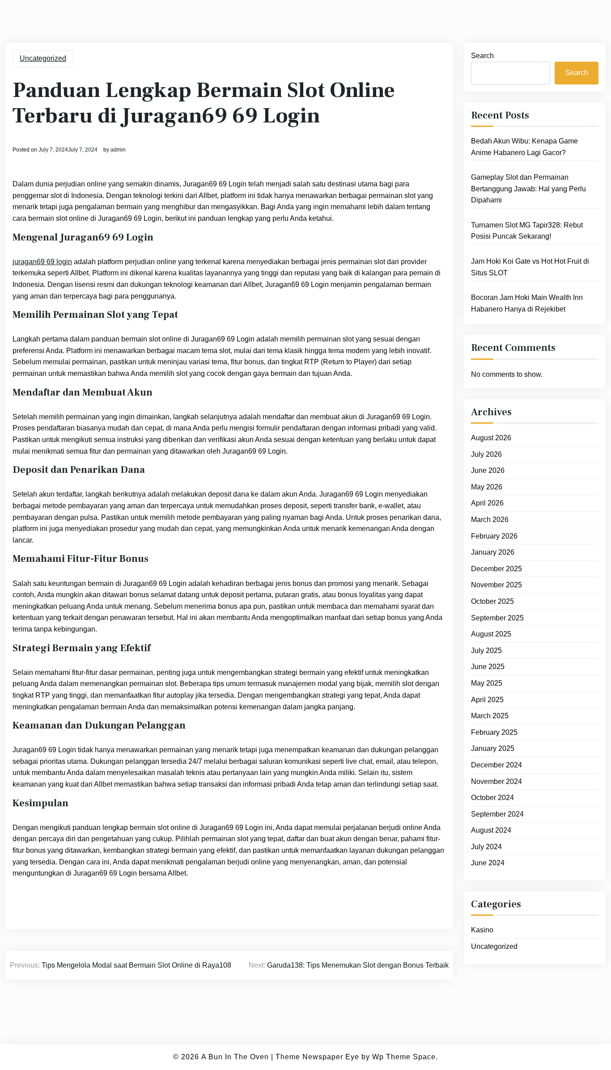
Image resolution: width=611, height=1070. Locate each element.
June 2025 (488, 666)
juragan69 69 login (42, 261)
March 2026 (490, 519)
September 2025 (497, 618)
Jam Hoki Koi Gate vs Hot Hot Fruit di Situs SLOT (530, 267)
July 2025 (486, 650)
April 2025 (487, 700)
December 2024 (496, 765)
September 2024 (497, 814)
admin (118, 149)
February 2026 (494, 536)
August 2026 (491, 438)
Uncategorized (43, 58)
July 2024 (486, 847)
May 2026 (486, 487)
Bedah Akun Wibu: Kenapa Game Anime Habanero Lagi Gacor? (524, 146)
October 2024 (492, 797)
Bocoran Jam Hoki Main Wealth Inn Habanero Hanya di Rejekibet (527, 303)
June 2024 (488, 863)
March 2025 (490, 716)
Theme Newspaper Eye (317, 1057)
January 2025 (492, 748)
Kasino (482, 930)
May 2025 (486, 683)
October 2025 (492, 601)
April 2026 (487, 503)
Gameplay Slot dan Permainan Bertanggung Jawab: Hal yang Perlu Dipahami (528, 188)
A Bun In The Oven (235, 1057)
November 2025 (496, 585)
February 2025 (494, 732)
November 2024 (496, 781)
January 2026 (492, 552)
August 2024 (491, 830)
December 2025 (496, 569)
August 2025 (491, 634)
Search (482, 55)
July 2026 (486, 454)
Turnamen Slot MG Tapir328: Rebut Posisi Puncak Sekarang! (527, 230)
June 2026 (488, 470)
